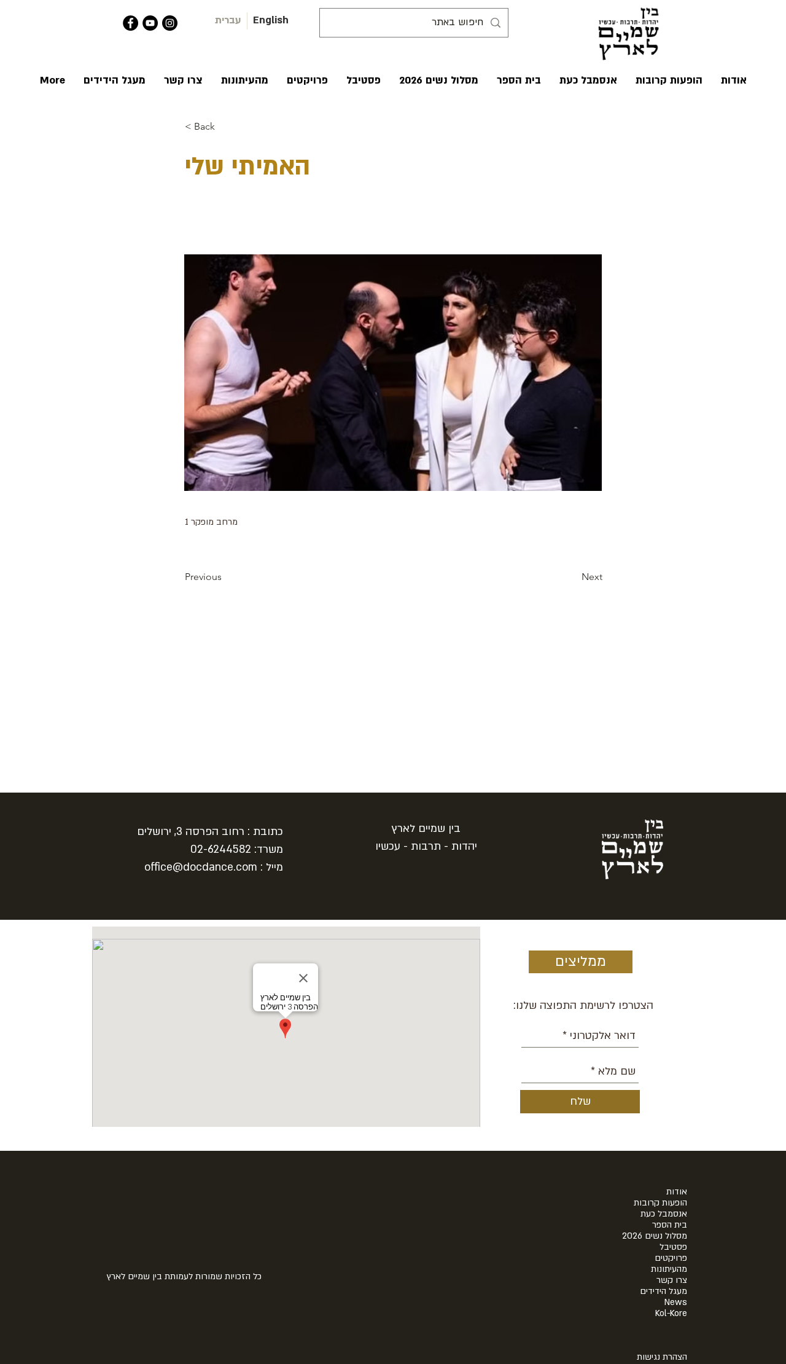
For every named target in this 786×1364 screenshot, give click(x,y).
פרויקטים (671, 1258)
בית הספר (669, 1225)
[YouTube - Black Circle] (150, 23)
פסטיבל (673, 1247)
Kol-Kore (671, 1313)
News (675, 1302)
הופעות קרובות (660, 1203)
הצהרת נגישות (662, 1357)
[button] (734, 80)
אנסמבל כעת (663, 1214)
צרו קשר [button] (671, 1280)
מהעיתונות (669, 1269)
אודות (676, 1191)
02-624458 (217, 849)
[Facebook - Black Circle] (130, 23)
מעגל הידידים (663, 1291)
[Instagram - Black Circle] (169, 23)
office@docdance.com (200, 867)
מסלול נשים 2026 (654, 1236)
